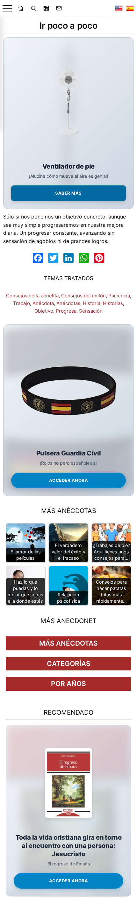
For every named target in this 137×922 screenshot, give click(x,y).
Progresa (66, 311)
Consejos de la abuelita (32, 296)
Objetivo (43, 311)
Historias (113, 303)
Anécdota (43, 303)
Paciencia (119, 296)
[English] (119, 8)
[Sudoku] (46, 8)
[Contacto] (59, 8)
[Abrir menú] (7, 8)
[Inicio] (20, 8)
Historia (91, 303)
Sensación (91, 311)
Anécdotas (68, 303)
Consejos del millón (83, 296)
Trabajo (21, 303)
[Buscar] (33, 8)
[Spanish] (130, 8)
